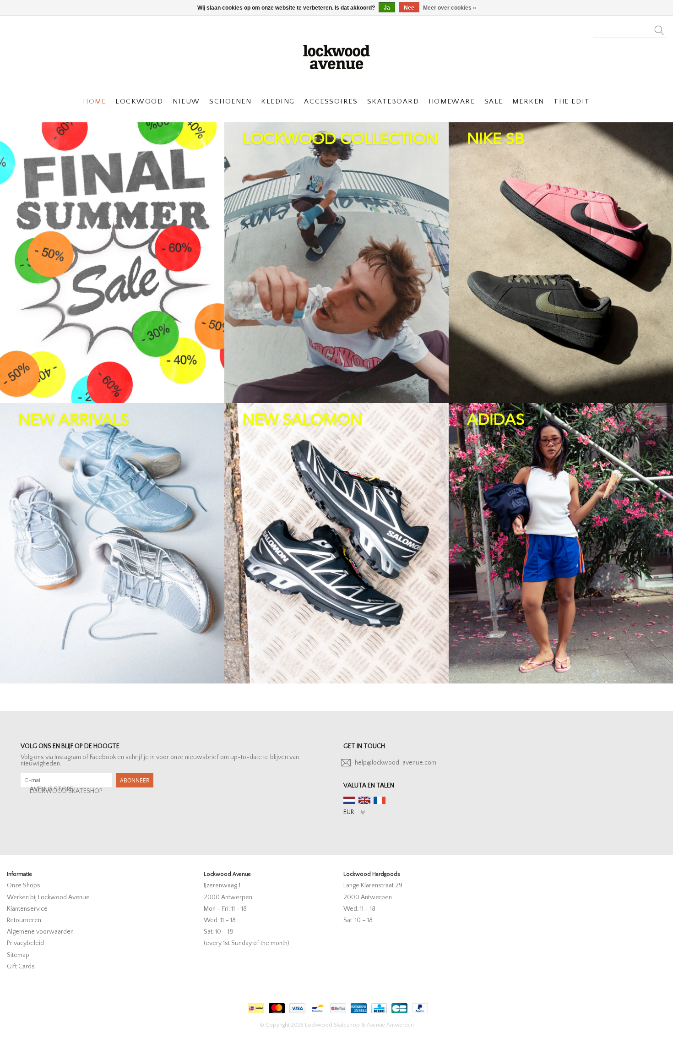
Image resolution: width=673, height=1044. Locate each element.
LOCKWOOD (139, 101)
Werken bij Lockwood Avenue (48, 897)
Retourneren (24, 920)
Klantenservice (27, 909)
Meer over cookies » (449, 8)
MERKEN (528, 101)
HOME (94, 101)
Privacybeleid (25, 943)
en (364, 800)
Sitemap (18, 955)
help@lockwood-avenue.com (395, 762)
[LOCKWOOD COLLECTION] (336, 262)
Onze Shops (23, 885)
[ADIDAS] (561, 543)
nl (349, 800)
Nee (409, 8)
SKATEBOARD (393, 101)
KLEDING (278, 101)
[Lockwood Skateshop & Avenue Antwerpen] (336, 56)
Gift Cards (21, 966)
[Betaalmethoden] (255, 1006)
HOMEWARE (452, 101)
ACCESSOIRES (331, 101)
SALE (493, 101)
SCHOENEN (230, 101)
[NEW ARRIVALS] (112, 543)
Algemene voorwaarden (40, 931)
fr (379, 800)
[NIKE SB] (561, 262)
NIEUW (186, 101)
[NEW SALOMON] (336, 543)
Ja (387, 8)
